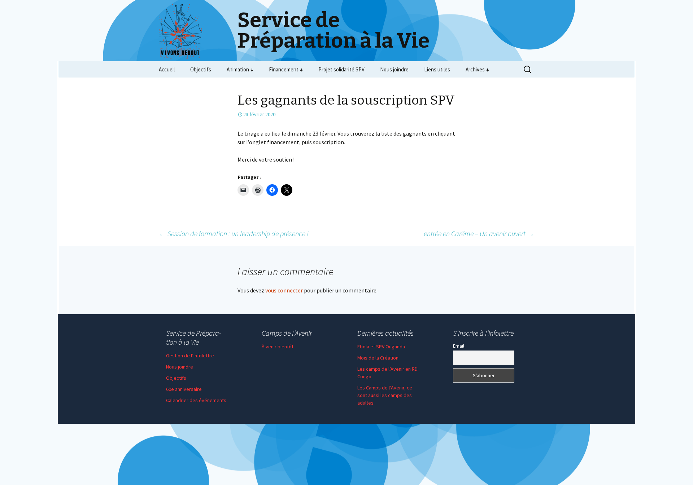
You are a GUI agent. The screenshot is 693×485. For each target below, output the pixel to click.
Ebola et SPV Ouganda (381, 346)
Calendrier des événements (196, 400)
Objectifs (200, 69)
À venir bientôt (277, 346)
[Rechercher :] (528, 69)
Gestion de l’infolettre (190, 355)
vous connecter (284, 290)
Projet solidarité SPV (341, 69)
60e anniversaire (184, 389)
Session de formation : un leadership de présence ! (234, 233)
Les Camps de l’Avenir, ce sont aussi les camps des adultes (384, 395)
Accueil (167, 69)
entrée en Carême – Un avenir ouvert (479, 233)
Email (458, 346)
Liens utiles (437, 69)
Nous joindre (394, 69)
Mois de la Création (377, 357)
